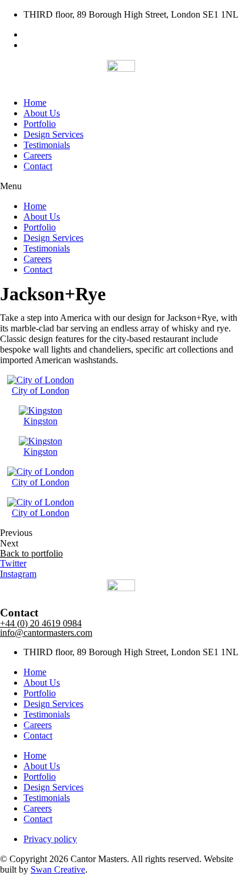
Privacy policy (50, 839)
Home (34, 103)
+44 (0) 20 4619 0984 (41, 623)
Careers (37, 155)
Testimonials (46, 145)
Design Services (53, 134)
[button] (121, 186)
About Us (41, 113)
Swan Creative (58, 869)
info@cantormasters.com (46, 633)
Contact (37, 166)
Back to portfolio (31, 553)
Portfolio (39, 124)
